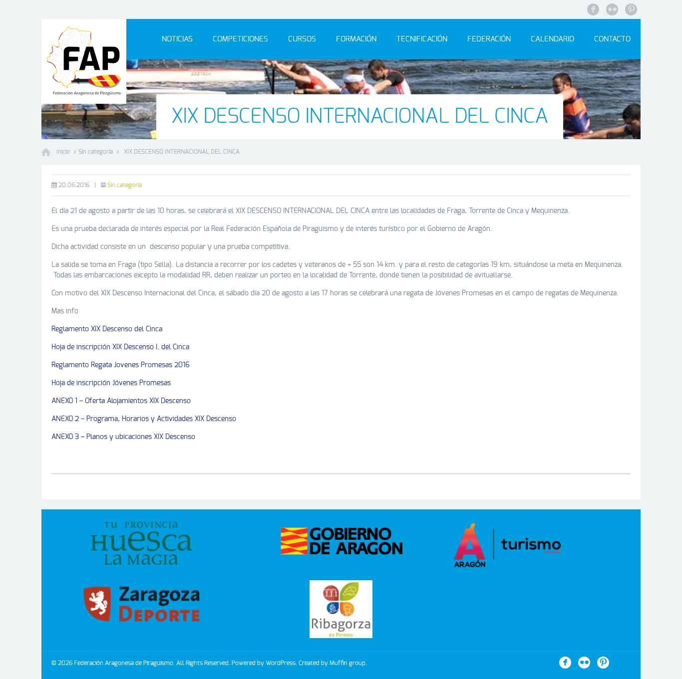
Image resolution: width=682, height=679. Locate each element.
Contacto (612, 39)
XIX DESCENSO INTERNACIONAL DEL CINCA (182, 152)
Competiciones (240, 39)
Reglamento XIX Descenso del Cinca (106, 329)
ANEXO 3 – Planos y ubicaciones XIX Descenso (123, 437)
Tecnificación (421, 39)
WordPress (281, 663)
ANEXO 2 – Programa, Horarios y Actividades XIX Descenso (143, 419)
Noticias (177, 39)
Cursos (302, 39)
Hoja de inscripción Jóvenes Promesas (111, 383)
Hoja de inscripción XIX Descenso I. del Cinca (120, 347)
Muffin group (347, 663)
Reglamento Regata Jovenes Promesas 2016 (120, 365)
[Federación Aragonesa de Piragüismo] (83, 61)
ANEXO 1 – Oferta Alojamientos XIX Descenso (121, 401)
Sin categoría (95, 152)
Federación (489, 39)
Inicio (63, 152)
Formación (356, 39)
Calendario (552, 39)
